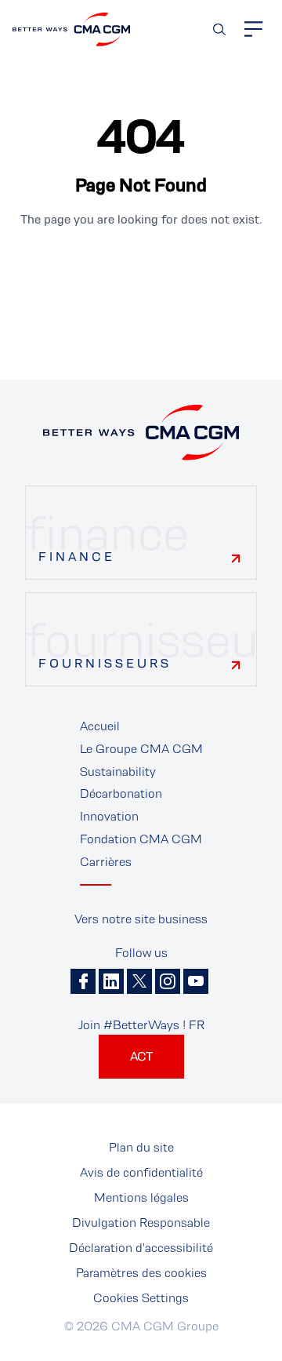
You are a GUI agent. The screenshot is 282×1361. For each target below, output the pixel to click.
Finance (76, 556)
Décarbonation (121, 793)
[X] (139, 981)
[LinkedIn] (111, 981)
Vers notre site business (141, 919)
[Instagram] (167, 981)
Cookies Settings (141, 1298)
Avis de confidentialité (141, 1172)
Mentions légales (141, 1197)
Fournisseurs (105, 663)
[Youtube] (195, 981)
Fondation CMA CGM (141, 839)
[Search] (219, 29)
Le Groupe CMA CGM (141, 748)
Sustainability (118, 771)
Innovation (109, 816)
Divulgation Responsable (141, 1222)
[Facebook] (83, 981)
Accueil (100, 726)
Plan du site (141, 1147)
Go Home (141, 272)
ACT (141, 1056)
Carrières (106, 861)
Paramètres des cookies (141, 1272)
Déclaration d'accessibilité (141, 1247)
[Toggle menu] (253, 29)
